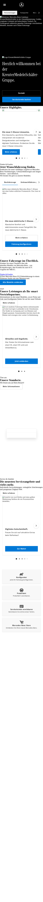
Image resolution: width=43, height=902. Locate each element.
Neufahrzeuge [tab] (10, 182)
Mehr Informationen (11, 386)
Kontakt (21, 93)
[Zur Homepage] (21, 4)
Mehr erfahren (9, 303)
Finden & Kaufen (6, 274)
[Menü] (4, 5)
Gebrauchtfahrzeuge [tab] (29, 182)
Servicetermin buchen (21, 99)
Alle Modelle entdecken (13, 282)
